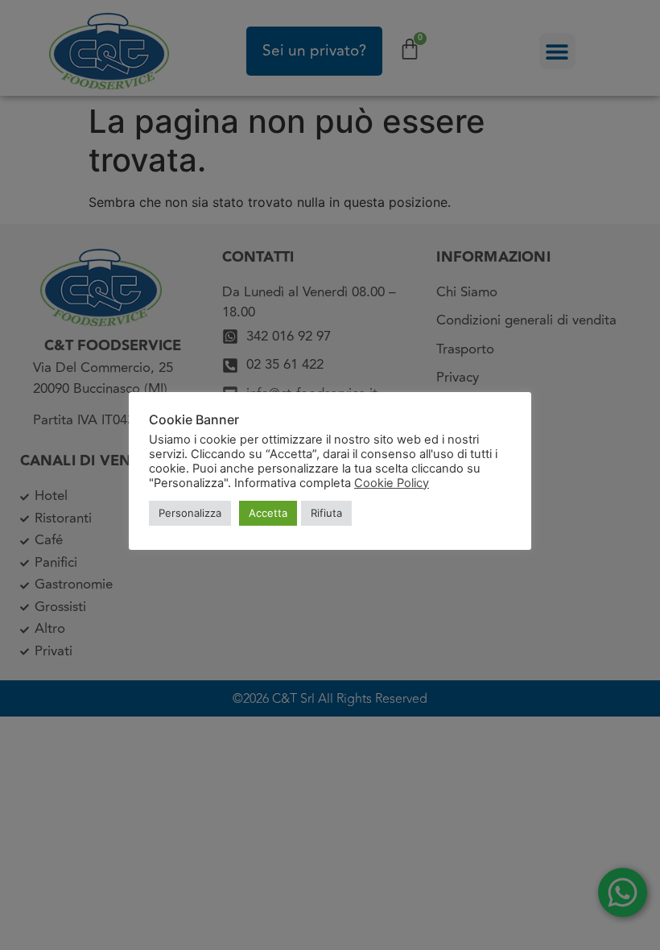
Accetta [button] (268, 512)
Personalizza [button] (190, 512)
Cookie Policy (391, 483)
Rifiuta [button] (326, 512)
